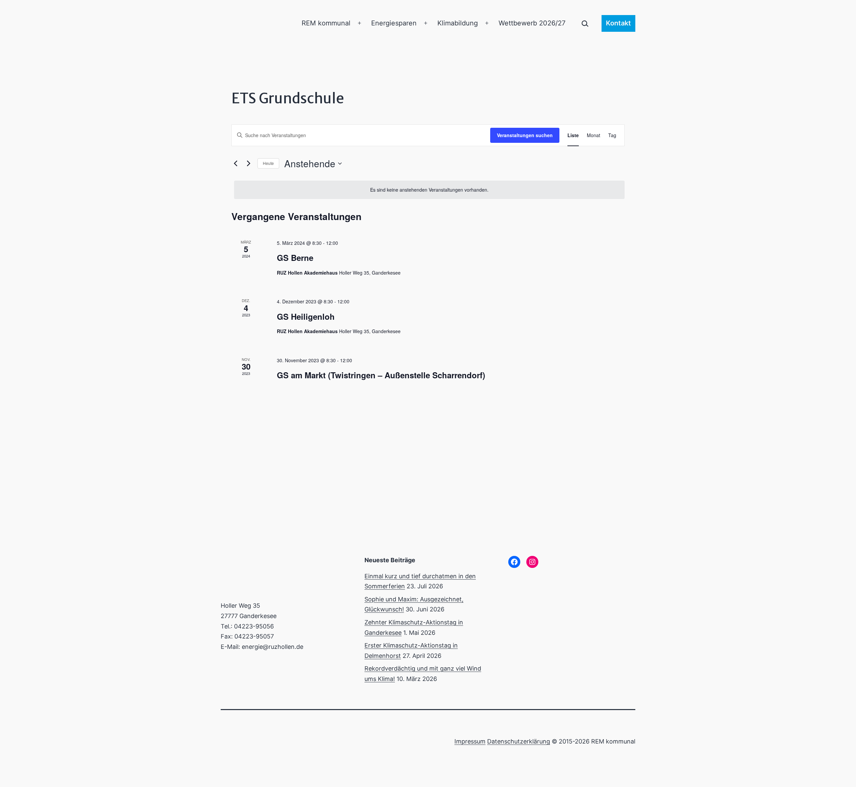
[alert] (429, 190)
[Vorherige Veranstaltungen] (235, 164)
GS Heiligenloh (306, 316)
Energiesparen (394, 23)
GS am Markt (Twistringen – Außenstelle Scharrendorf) (381, 375)
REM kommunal (326, 23)
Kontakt (618, 23)
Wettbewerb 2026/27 (532, 23)
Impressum (470, 741)
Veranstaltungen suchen (525, 135)
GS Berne (295, 257)
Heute (268, 163)
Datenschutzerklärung (518, 741)
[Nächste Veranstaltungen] (248, 164)
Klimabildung (457, 23)
